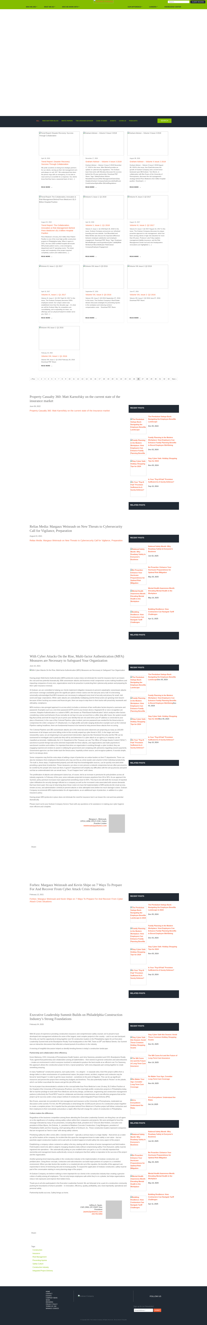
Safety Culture (38, 1264)
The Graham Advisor (84, 121)
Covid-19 (122, 121)
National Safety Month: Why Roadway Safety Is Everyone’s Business (160, 548)
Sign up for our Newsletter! (143, 1306)
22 (121, 379)
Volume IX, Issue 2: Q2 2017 (142, 225)
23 (125, 379)
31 (160, 379)
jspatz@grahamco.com (92, 1212)
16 (95, 379)
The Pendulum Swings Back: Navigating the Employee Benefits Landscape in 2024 (162, 907)
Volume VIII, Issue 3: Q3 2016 (98, 295)
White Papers (67, 121)
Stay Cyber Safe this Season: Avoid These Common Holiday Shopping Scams (162, 1037)
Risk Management (39, 1257)
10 (69, 379)
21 (117, 379)
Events (113, 121)
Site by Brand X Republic (120, 1319)
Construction (37, 1250)
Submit (157, 1310)
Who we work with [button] (70, 7)
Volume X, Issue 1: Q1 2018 (97, 225)
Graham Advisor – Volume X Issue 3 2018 (103, 162)
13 (82, 379)
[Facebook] (156, 1300)
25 (134, 379)
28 (147, 379)
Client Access (198, 2)
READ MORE (45, 187)
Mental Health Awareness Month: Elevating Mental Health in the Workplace (161, 590)
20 (112, 379)
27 (143, 379)
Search (164, 121)
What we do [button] (49, 7)
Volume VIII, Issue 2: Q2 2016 (142, 295)
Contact (49, 1293)
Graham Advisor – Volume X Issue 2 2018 (148, 162)
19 (108, 379)
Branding (49, 1302)
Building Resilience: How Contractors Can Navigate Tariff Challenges (161, 611)
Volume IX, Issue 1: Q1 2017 (53, 295)
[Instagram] (153, 1300)
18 (104, 379)
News (48, 1300)
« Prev (33, 379)
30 (156, 379)
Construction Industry (41, 1267)
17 (99, 379)
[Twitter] (32, 1237)
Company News (51, 1298)
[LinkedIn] (32, 1235)
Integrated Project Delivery (43, 1271)
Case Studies (101, 121)
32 (164, 379)
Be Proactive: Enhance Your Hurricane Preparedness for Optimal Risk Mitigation (159, 569)
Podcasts (133, 121)
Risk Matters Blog (50, 121)
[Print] (32, 1240)
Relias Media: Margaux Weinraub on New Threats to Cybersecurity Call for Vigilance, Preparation (76, 540)
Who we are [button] (31, 7)
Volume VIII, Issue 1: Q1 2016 (54, 356)
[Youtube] (159, 1300)
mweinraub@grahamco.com (95, 826)
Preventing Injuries (40, 1260)
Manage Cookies (52, 1308)
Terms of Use (51, 1306)
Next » (174, 379)
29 (151, 379)
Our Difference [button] (134, 7)
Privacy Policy (52, 1304)
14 (87, 379)
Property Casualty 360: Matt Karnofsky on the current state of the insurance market (70, 410)
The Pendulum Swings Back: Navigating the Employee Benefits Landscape (162, 419)
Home (48, 1291)
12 (78, 379)
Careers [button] (152, 7)
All (37, 121)
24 (130, 379)
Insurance (36, 1253)
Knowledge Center (173, 7)
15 (91, 379)
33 (168, 379)
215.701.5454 (97, 1214)
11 (74, 379)
